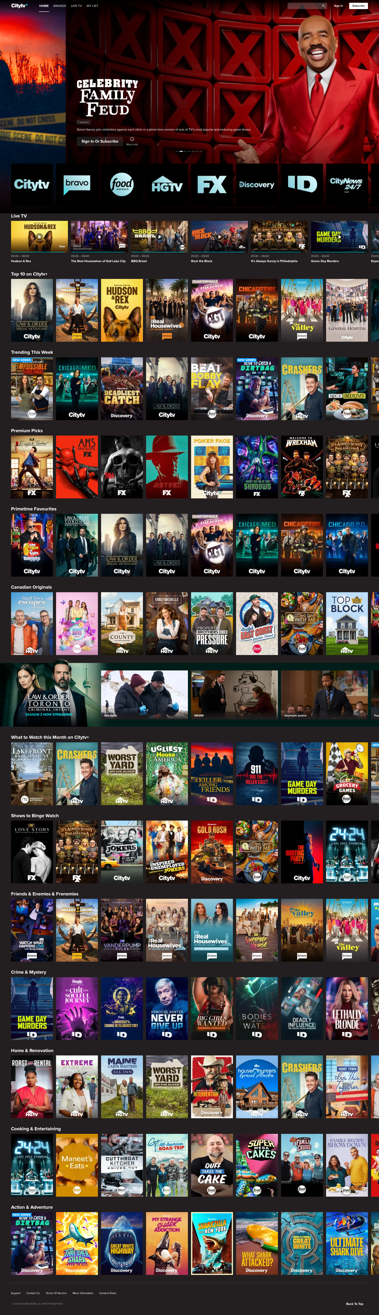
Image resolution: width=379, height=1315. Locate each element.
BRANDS (59, 6)
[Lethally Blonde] (347, 1008)
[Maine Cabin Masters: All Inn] (122, 1086)
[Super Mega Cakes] (257, 1165)
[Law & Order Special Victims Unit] (32, 310)
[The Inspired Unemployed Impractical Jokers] (167, 852)
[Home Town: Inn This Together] (347, 1086)
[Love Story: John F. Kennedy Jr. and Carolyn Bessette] (32, 852)
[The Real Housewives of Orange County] (167, 310)
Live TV (19, 216)
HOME (44, 6)
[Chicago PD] (347, 545)
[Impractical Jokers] (122, 852)
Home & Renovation (32, 1050)
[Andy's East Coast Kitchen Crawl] (257, 623)
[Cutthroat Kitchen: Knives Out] (122, 1165)
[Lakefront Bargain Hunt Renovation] (32, 773)
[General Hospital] (347, 310)
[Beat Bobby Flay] (212, 388)
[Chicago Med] (77, 388)
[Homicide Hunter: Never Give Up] (167, 1008)
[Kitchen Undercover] (347, 388)
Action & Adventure (32, 1207)
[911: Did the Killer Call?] (257, 773)
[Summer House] (257, 930)
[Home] (19, 6)
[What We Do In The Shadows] (257, 467)
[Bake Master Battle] (77, 623)
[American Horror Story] (77, 467)
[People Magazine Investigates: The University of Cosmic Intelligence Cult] (122, 1008)
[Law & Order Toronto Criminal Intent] (77, 545)
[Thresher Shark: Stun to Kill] (77, 1243)
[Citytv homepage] (32, 184)
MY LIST (92, 6)
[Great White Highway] (122, 1243)
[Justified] (167, 467)
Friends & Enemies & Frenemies (44, 894)
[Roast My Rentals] (32, 1086)
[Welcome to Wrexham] (302, 467)
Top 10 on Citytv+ (29, 274)
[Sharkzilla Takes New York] (212, 1243)
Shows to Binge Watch (35, 816)
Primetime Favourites (33, 509)
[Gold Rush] (212, 852)
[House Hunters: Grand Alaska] (257, 1086)
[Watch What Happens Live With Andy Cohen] (32, 930)
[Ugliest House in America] (167, 773)
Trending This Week (32, 352)
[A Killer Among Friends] (212, 773)
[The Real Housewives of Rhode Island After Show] (212, 930)
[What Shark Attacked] (257, 1243)
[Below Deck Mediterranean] (77, 310)
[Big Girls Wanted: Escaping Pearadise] (212, 1008)
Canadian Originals (31, 587)
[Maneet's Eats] (77, 1165)
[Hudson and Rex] (122, 310)
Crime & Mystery (28, 972)
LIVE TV (76, 6)
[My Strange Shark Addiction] (167, 1243)
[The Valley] (302, 310)
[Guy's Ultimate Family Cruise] (302, 1165)
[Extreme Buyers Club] (77, 1086)
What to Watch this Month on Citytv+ (50, 737)
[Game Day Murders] (302, 773)
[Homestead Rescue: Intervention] (212, 1086)
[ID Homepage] (302, 184)
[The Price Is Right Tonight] (32, 545)
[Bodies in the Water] (257, 1008)
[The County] (122, 623)
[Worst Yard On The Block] (122, 773)
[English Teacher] (32, 467)
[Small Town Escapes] (32, 623)
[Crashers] (302, 388)
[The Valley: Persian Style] (302, 930)
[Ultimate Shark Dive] (347, 1243)
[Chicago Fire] (257, 310)
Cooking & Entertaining (36, 1129)
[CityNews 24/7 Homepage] (347, 184)
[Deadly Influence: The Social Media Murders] (302, 1008)
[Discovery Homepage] (257, 184)
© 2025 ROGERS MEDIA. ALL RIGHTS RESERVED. (37, 1304)
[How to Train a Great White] (302, 1243)
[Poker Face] (212, 467)
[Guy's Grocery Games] (347, 773)
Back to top (354, 1304)
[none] (16, 1293)
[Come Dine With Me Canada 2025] (302, 623)
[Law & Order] (167, 388)
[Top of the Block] (347, 623)
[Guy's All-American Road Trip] (167, 1165)
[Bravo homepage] (77, 184)
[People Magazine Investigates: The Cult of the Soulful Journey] (77, 1008)
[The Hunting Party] (302, 852)
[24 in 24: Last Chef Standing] (347, 852)
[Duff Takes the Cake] (212, 1165)
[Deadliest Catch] (122, 388)
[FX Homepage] (212, 184)
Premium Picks (27, 431)
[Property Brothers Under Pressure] (212, 623)
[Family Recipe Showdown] (347, 1165)
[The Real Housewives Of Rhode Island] (167, 930)
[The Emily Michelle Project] (167, 623)
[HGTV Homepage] (167, 184)
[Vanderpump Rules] (122, 930)
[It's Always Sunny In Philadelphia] (347, 467)
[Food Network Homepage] (122, 184)
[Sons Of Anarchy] (122, 467)
